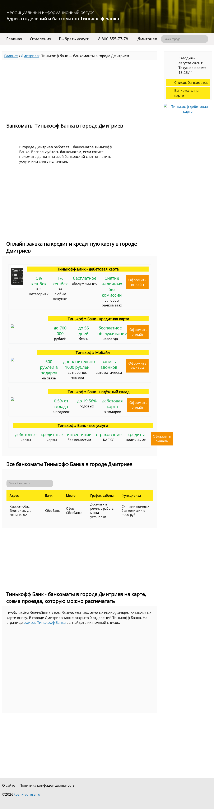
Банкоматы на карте (186, 93)
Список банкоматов (191, 82)
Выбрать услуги (74, 39)
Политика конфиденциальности (47, 785)
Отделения (40, 39)
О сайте (8, 785)
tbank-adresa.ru (27, 794)
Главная (14, 39)
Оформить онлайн (137, 282)
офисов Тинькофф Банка (45, 622)
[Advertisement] (79, 89)
